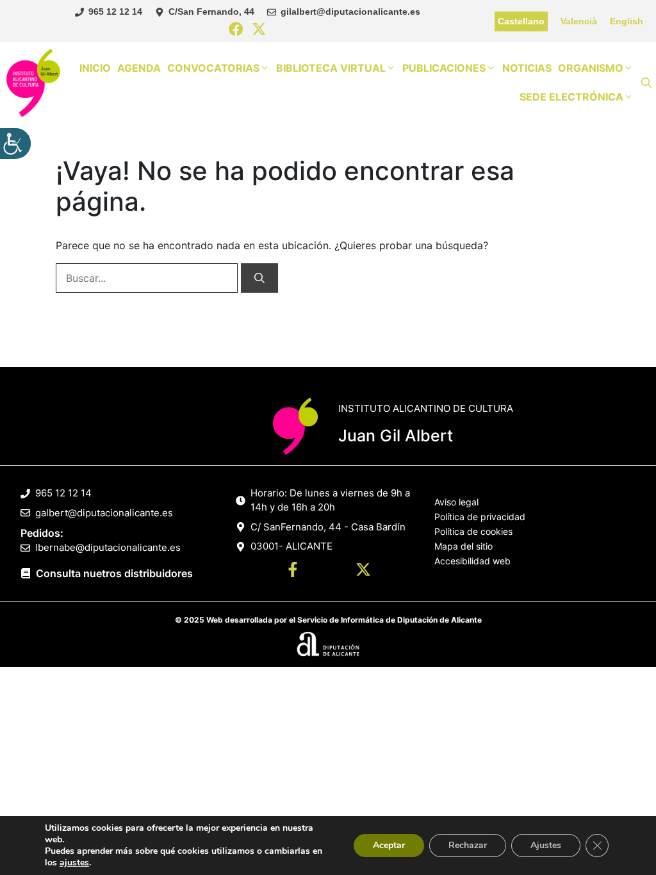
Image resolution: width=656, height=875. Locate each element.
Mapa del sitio (463, 546)
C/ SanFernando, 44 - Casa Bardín (328, 527)
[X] (259, 30)
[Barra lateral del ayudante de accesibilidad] (15, 143)
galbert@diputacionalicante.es (104, 513)
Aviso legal (456, 502)
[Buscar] (259, 278)
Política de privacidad (479, 516)
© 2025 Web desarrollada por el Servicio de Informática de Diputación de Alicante (328, 620)
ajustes (74, 863)
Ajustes (545, 845)
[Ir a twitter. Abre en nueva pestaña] (363, 571)
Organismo (590, 67)
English (626, 21)
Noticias (527, 67)
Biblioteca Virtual (331, 67)
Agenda (139, 67)
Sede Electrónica (571, 96)
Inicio (95, 67)
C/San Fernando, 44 (211, 11)
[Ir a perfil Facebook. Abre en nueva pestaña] (292, 571)
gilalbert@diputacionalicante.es (350, 11)
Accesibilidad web (472, 560)
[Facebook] (236, 30)
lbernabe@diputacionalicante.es (108, 547)
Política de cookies (473, 531)
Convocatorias (213, 67)
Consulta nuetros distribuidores (114, 573)
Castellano (521, 21)
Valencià (579, 21)
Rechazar (467, 845)
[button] (646, 82)
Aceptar (389, 845)
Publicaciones (444, 67)
